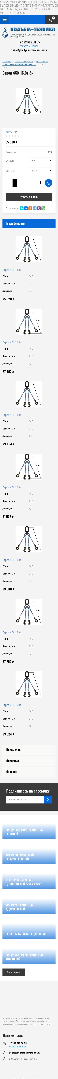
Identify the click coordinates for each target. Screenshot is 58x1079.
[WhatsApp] (43, 208)
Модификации (15, 223)
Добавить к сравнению (39, 183)
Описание (12, 760)
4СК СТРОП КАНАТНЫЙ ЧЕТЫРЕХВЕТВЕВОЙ (25, 63)
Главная (6, 61)
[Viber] (39, 208)
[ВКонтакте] (26, 208)
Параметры (13, 749)
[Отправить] (48, 799)
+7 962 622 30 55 (29, 42)
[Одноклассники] (30, 208)
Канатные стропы (24, 61)
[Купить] (48, 183)
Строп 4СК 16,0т (11, 269)
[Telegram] (35, 208)
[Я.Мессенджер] (22, 208)
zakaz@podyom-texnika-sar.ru (29, 50)
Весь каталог (14, 972)
